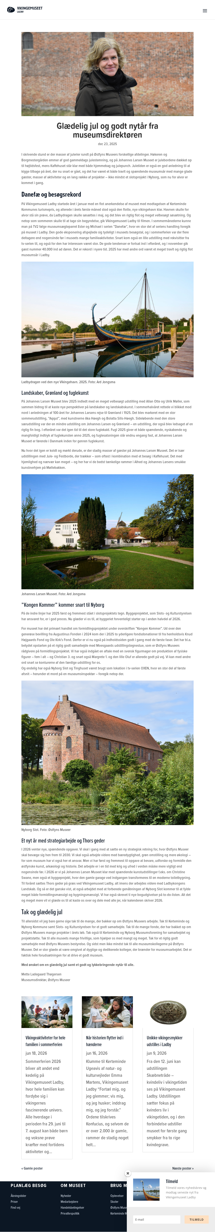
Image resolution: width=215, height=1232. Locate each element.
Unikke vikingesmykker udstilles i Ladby (164, 1041)
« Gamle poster (32, 1168)
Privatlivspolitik (70, 1213)
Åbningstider (18, 1195)
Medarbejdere (69, 1201)
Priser (14, 1201)
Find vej (15, 1207)
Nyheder (66, 1195)
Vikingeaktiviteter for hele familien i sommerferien (45, 1041)
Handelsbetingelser (72, 1207)
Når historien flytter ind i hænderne (104, 1041)
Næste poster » (183, 1168)
